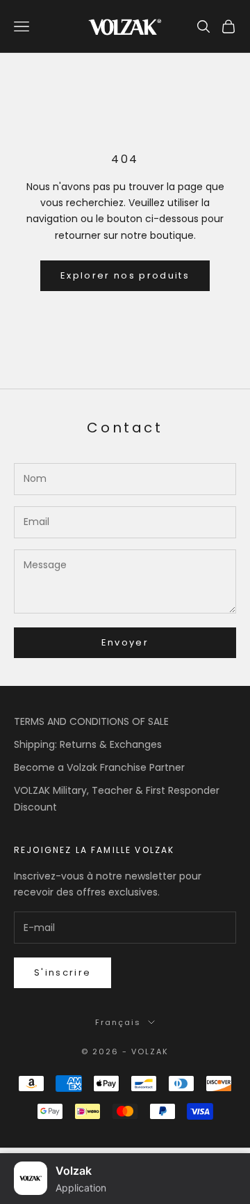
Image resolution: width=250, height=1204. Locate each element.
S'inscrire (62, 972)
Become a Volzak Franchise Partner (99, 767)
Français (118, 1022)
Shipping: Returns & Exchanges (88, 744)
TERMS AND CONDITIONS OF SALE (91, 721)
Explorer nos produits (125, 275)
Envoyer (125, 642)
